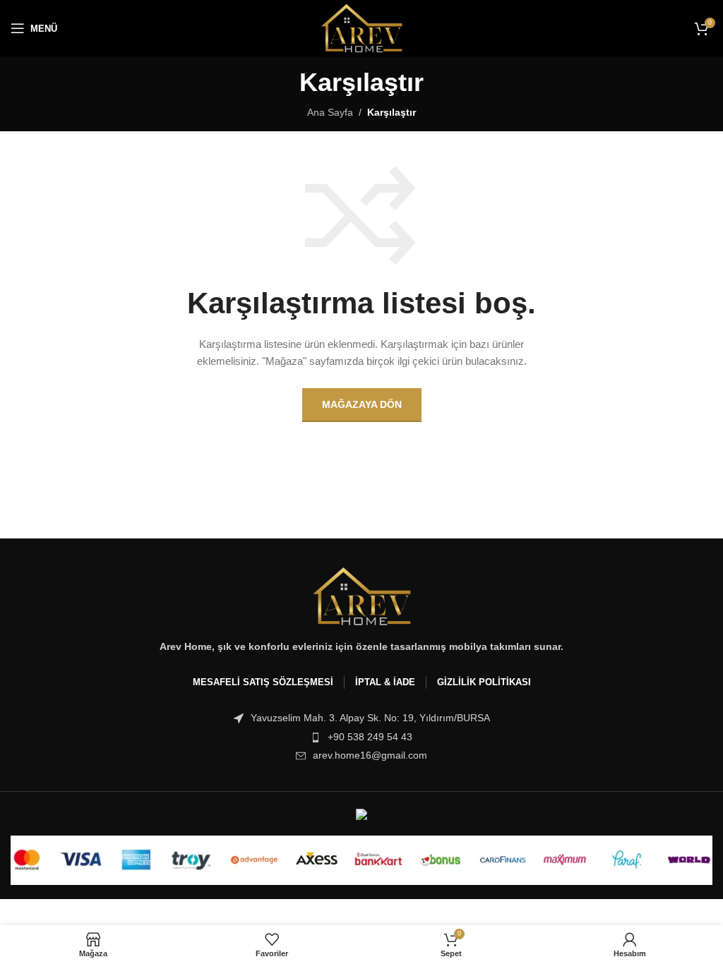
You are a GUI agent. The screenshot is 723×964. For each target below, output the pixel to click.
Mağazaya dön (362, 404)
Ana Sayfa (330, 112)
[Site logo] (362, 27)
